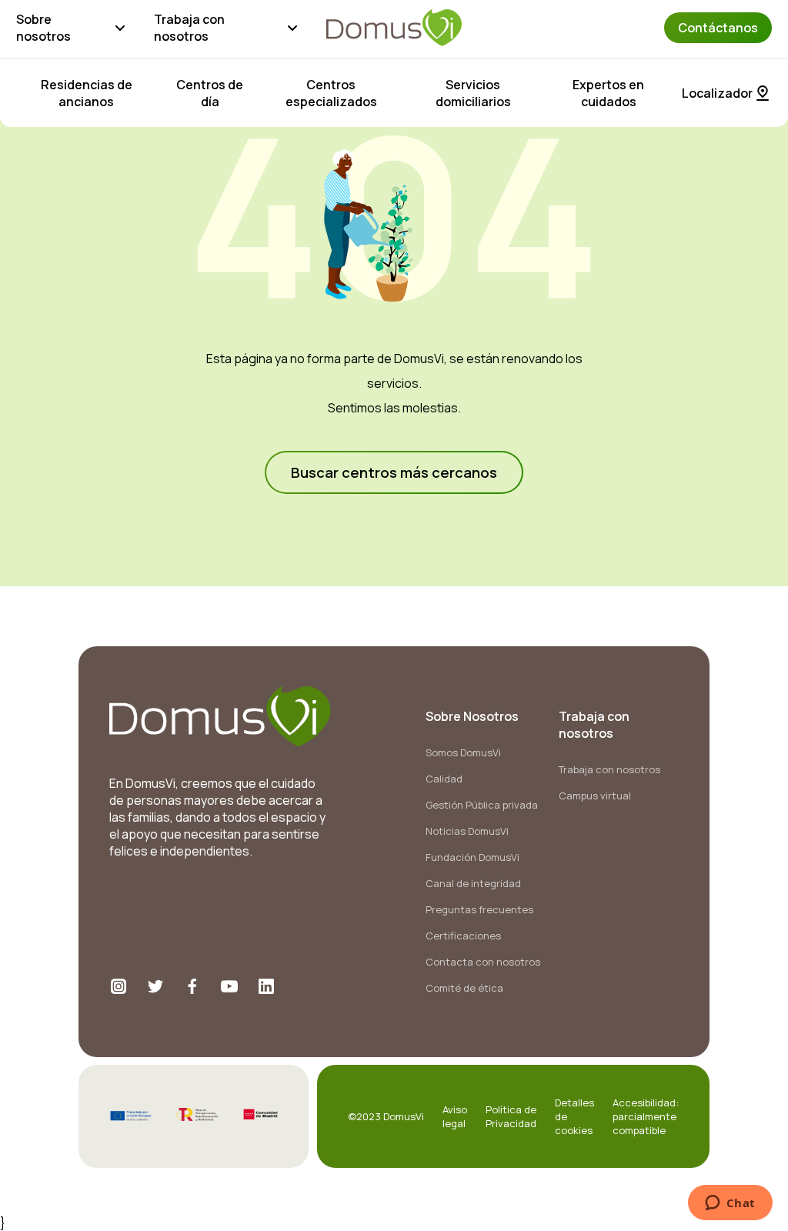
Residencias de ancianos (86, 93)
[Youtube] (229, 986)
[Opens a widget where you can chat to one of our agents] (730, 1204)
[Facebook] (192, 986)
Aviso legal (454, 1116)
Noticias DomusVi (467, 831)
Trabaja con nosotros (189, 28)
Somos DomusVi (463, 752)
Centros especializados (331, 93)
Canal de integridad (473, 883)
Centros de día (209, 93)
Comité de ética (464, 988)
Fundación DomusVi (472, 857)
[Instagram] (118, 986)
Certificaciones (463, 935)
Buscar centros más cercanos (394, 472)
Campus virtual (595, 795)
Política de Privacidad (511, 1116)
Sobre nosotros (43, 28)
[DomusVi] (394, 27)
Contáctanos (718, 27)
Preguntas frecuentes (479, 909)
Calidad (444, 779)
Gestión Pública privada (482, 805)
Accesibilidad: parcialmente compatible (646, 1116)
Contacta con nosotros (483, 962)
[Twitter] (155, 986)
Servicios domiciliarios (473, 93)
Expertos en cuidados (608, 93)
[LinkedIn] (266, 986)
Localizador (717, 93)
